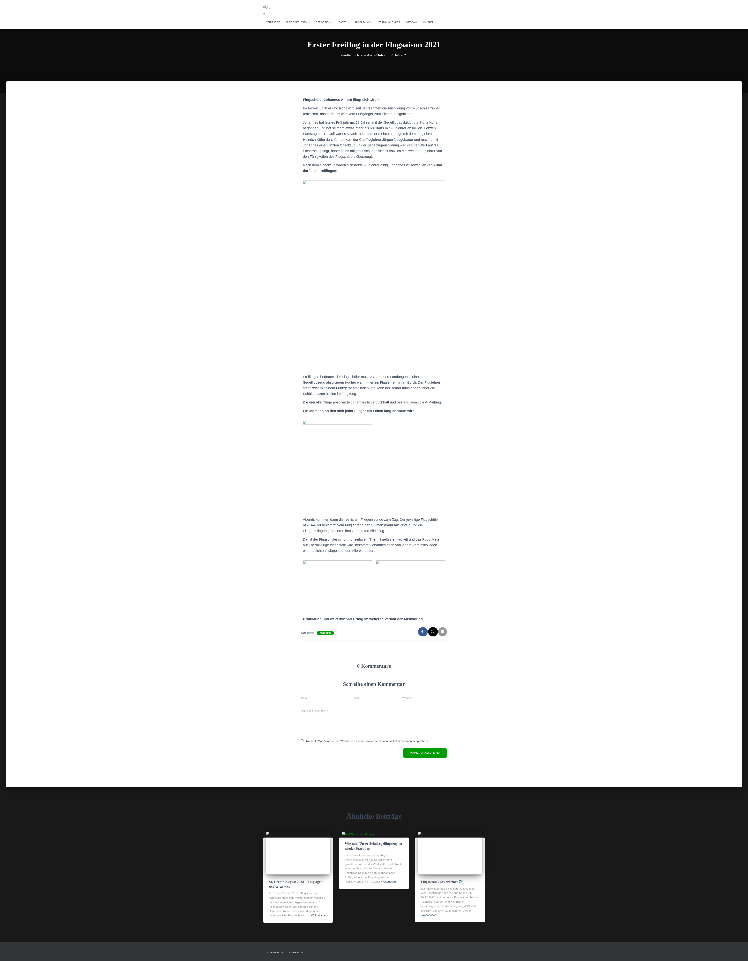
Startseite (273, 22)
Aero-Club (325, 633)
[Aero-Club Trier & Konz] (268, 9)
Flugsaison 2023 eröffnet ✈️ (442, 882)
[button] (309, 22)
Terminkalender (389, 22)
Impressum (296, 952)
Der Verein (323, 22)
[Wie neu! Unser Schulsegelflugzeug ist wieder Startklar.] (358, 833)
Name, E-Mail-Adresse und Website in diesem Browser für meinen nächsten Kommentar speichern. (367, 741)
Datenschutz (274, 952)
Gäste (343, 22)
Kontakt (428, 22)
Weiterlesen (318, 915)
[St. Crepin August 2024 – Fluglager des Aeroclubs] (298, 852)
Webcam (411, 22)
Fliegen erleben (297, 22)
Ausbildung (363, 22)
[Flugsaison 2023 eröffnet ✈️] (450, 852)
